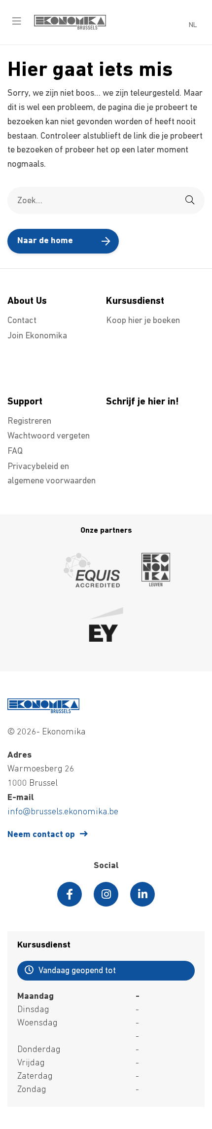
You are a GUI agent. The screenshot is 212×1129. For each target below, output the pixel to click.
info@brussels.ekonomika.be (62, 812)
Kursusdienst (135, 301)
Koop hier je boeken (143, 321)
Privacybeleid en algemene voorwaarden (51, 474)
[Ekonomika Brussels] (70, 27)
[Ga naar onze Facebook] (69, 894)
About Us (27, 301)
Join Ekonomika (37, 336)
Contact (21, 321)
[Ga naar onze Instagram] (106, 894)
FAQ (15, 451)
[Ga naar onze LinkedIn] (142, 894)
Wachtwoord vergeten (48, 436)
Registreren (29, 421)
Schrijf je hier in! (142, 402)
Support (24, 402)
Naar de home (45, 241)
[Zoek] (190, 200)
